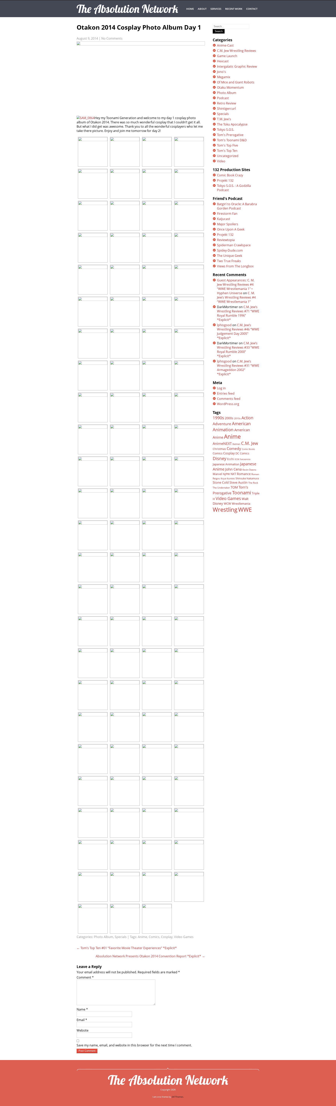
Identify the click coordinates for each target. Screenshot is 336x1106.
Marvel (217, 474)
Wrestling (225, 509)
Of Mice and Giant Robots (235, 82)
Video (221, 161)
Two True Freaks (229, 261)
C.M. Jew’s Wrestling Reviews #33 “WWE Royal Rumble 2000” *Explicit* (238, 349)
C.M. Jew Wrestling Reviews (236, 51)
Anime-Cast (225, 45)
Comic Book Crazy (230, 175)
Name (82, 1009)
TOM (234, 487)
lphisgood (224, 325)
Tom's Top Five (227, 145)
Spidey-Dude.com (230, 250)
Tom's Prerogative (230, 135)
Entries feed (225, 393)
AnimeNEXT (222, 443)
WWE (245, 509)
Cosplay (166, 937)
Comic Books (248, 449)
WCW (227, 503)
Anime (142, 937)
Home (190, 9)
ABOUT (202, 9)
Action (247, 417)
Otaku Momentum (230, 87)
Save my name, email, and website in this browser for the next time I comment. (134, 1045)
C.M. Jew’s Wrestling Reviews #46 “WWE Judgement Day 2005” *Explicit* (238, 331)
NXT (233, 474)
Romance (244, 474)
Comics (154, 937)
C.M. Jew (249, 443)
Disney (219, 458)
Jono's (221, 72)
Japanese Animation (226, 464)
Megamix (223, 77)
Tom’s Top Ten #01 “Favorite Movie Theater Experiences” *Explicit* (127, 948)
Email (82, 1020)
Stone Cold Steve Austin (230, 482)
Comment (85, 977)
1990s (218, 417)
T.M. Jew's (224, 119)
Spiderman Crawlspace (234, 245)
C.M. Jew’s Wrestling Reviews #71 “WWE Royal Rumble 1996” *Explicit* (238, 313)
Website (82, 1030)
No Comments (111, 38)
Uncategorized (227, 156)
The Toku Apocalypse (232, 124)
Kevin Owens (249, 469)
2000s (229, 418)
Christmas (219, 449)
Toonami (241, 492)
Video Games (183, 937)
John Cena (233, 469)
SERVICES (215, 9)
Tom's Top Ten (227, 150)
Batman (236, 444)
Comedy (234, 448)
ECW (237, 459)
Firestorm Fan (227, 213)
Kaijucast (223, 219)
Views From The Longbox (235, 266)
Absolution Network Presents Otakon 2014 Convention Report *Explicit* (150, 956)
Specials (121, 937)
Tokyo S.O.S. (225, 129)
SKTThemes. (178, 1096)
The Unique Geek (229, 256)
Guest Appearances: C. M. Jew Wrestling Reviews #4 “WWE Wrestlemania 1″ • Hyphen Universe (235, 286)
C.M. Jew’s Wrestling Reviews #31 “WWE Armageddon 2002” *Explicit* (238, 367)
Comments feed (228, 399)
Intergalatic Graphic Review (237, 66)
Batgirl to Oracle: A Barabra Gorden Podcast (237, 206)
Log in (221, 388)
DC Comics (242, 453)
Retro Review (226, 103)
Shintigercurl (226, 108)
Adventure (222, 423)
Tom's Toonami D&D (232, 140)
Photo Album (103, 937)
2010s (237, 418)
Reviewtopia (226, 240)
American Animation (232, 426)
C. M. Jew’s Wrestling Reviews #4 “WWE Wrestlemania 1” (236, 297)
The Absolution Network (168, 1080)
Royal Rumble (228, 478)
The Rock (253, 482)
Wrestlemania (241, 503)
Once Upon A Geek (230, 229)
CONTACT (251, 9)
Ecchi (230, 459)
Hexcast (223, 61)
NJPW (226, 474)
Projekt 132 (225, 180)
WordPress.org (228, 404)
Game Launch (227, 56)
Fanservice (245, 459)
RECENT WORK (233, 9)
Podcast (223, 98)
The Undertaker (221, 487)
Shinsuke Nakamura (247, 478)
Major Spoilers (227, 224)
